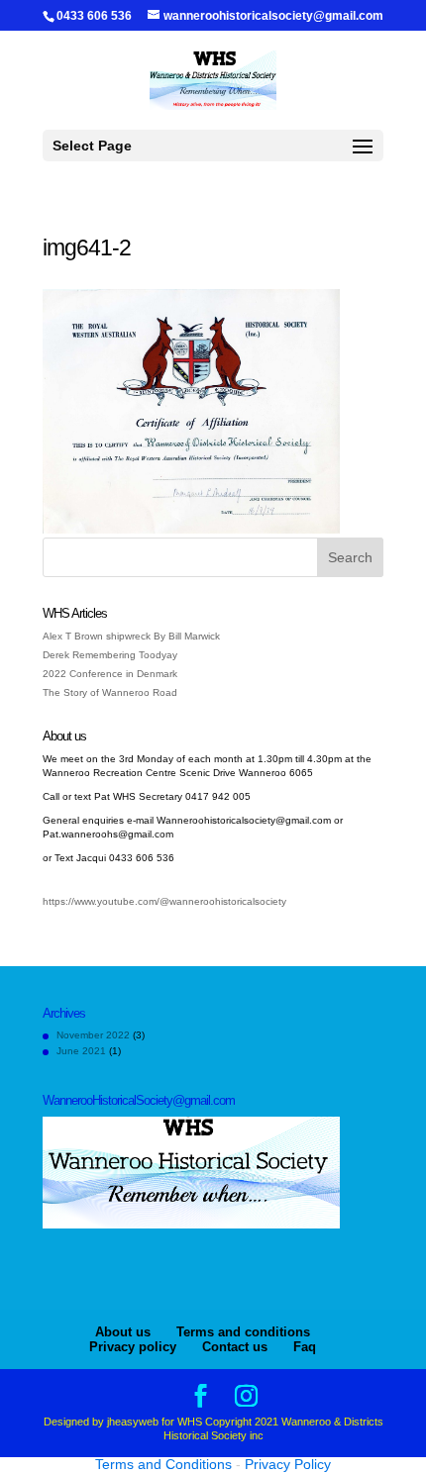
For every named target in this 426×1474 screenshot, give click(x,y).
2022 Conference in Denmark (110, 673)
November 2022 (93, 1035)
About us (123, 1332)
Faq (304, 1346)
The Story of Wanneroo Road (110, 692)
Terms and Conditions (163, 1464)
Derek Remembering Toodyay (110, 654)
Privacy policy (132, 1346)
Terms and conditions (243, 1332)
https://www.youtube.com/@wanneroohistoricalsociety (164, 901)
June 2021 (81, 1050)
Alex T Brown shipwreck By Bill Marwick (131, 636)
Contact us (234, 1346)
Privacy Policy (288, 1464)
